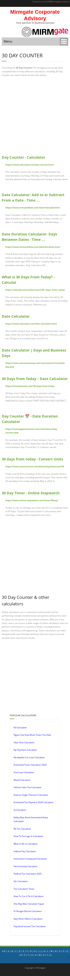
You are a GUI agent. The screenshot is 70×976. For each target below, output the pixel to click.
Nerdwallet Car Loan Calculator (29, 757)
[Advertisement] (35, 116)
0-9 (3, 951)
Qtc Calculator (21, 881)
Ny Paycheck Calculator (25, 749)
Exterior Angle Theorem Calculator (31, 794)
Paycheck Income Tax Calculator (30, 926)
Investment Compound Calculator (30, 858)
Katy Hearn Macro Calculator (28, 918)
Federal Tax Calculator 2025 (28, 873)
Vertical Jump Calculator (26, 866)
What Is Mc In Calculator (26, 843)
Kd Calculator (20, 727)
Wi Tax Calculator (22, 828)
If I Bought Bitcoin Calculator (28, 911)
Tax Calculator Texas (24, 888)
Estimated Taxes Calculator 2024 (30, 764)
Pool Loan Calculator (24, 772)
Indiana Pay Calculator (25, 851)
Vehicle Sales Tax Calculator (28, 787)
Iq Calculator (20, 809)
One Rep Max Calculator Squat (29, 903)
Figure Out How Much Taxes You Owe (32, 734)
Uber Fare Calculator (24, 742)
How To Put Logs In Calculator (28, 836)
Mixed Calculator (22, 779)
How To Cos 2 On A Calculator (28, 896)
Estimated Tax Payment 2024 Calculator (33, 802)
